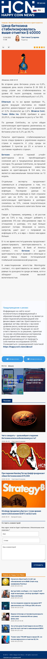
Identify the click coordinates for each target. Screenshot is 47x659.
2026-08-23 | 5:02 (17, 586)
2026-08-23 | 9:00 (17, 630)
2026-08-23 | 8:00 (17, 641)
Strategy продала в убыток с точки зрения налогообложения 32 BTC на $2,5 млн (21, 512)
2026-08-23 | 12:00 (17, 607)
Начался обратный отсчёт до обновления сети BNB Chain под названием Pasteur (24, 581)
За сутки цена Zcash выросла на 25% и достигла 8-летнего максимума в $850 (27, 627)
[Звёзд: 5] (44, 47)
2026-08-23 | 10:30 (17, 621)
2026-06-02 (6, 441)
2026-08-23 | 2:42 (17, 598)
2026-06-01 (5, 517)
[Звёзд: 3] (39, 47)
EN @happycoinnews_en (35, 359)
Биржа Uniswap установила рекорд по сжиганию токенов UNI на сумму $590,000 (27, 616)
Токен (5, 114)
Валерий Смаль (16, 517)
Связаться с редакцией (12, 657)
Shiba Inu (14, 114)
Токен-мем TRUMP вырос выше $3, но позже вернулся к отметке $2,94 (26, 638)
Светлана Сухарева (30, 37)
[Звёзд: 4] (42, 47)
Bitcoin (11, 366)
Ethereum (6, 102)
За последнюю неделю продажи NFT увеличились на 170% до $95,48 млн (26, 604)
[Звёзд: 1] (35, 47)
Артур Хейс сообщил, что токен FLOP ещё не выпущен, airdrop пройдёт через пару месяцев (27, 593)
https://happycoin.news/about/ (18, 346)
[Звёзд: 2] (37, 47)
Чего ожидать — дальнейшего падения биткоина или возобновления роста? (20, 436)
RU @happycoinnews (13, 359)
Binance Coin (38, 111)
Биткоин (6, 154)
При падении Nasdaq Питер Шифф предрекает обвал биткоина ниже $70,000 (23, 474)
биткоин (26, 250)
